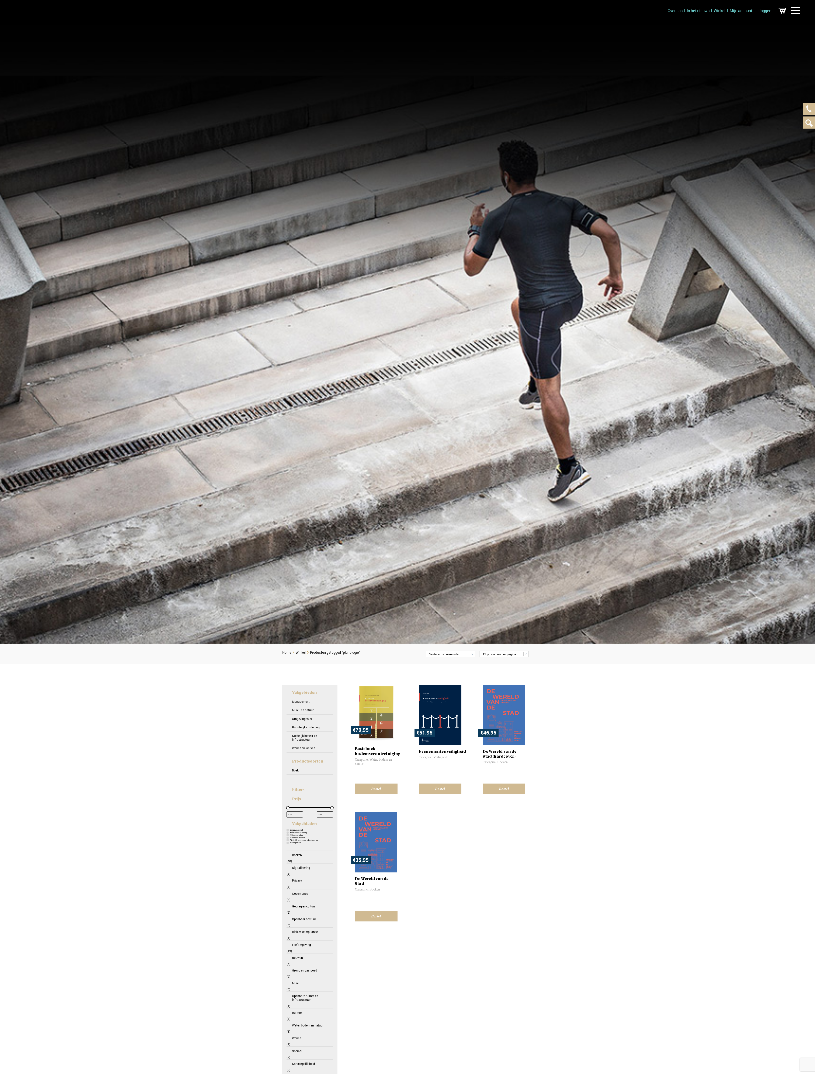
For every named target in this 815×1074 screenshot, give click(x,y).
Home (286, 652)
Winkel (719, 10)
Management (301, 702)
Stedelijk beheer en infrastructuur (304, 738)
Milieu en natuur (303, 710)
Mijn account (741, 10)
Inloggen (763, 10)
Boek (295, 770)
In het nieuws (698, 10)
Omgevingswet (302, 719)
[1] (782, 11)
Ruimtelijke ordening (306, 727)
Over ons (675, 10)
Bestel (376, 788)
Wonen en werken (303, 748)
